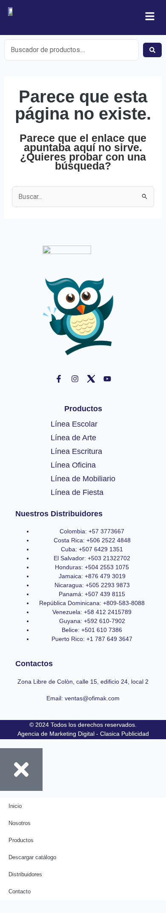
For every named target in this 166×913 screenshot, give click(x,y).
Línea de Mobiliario (83, 478)
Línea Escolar (74, 424)
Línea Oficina (73, 465)
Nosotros (20, 823)
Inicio (15, 806)
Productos (21, 840)
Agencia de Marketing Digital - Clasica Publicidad (83, 733)
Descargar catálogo (32, 857)
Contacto (20, 891)
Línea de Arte (73, 437)
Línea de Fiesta (77, 492)
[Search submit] (152, 50)
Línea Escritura (76, 451)
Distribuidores (25, 874)
